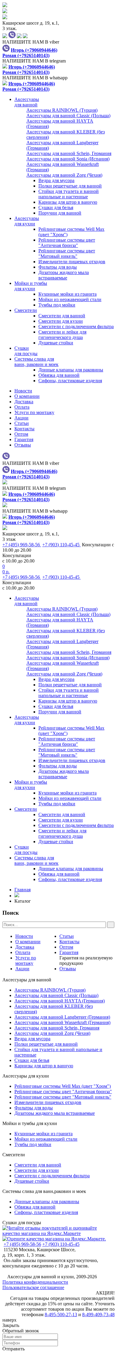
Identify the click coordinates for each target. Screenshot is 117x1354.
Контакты (24, 428)
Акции (21, 417)
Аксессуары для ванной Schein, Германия (56, 1027)
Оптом (21, 434)
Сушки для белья (55, 207)
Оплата (21, 407)
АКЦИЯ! (105, 1292)
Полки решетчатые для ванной (70, 185)
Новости (23, 390)
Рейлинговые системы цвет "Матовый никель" (66, 253)
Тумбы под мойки (56, 304)
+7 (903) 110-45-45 (61, 544)
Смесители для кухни (60, 321)
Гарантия (23, 439)
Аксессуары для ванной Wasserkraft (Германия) (62, 1022)
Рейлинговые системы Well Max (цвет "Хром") (62, 1086)
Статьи (21, 423)
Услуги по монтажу (34, 412)
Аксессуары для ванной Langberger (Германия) (62, 1017)
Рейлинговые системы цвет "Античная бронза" (66, 242)
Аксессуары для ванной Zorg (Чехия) (52, 1033)
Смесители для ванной (61, 315)
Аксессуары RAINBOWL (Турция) (50, 990)
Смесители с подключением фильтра (76, 326)
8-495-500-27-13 (61, 1314)
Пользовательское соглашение (33, 1287)
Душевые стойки (55, 342)
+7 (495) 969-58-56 (21, 544)
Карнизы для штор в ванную (67, 202)
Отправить (13, 1348)
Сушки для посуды (21, 1222)
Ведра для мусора (56, 180)
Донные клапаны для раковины (70, 369)
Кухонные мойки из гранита (67, 294)
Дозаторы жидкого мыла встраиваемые (63, 275)
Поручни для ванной (59, 212)
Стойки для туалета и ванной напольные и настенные (68, 194)
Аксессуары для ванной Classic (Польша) (56, 995)
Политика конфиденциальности (35, 1282)
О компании (27, 396)
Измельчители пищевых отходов (71, 261)
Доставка (23, 401)
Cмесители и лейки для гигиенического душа (62, 334)
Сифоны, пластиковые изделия (70, 380)
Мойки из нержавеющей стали (69, 299)
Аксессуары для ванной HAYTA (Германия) (59, 1000)
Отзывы (22, 444)
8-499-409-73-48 (98, 1314)
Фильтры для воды (57, 267)
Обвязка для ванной (59, 375)
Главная (22, 889)
